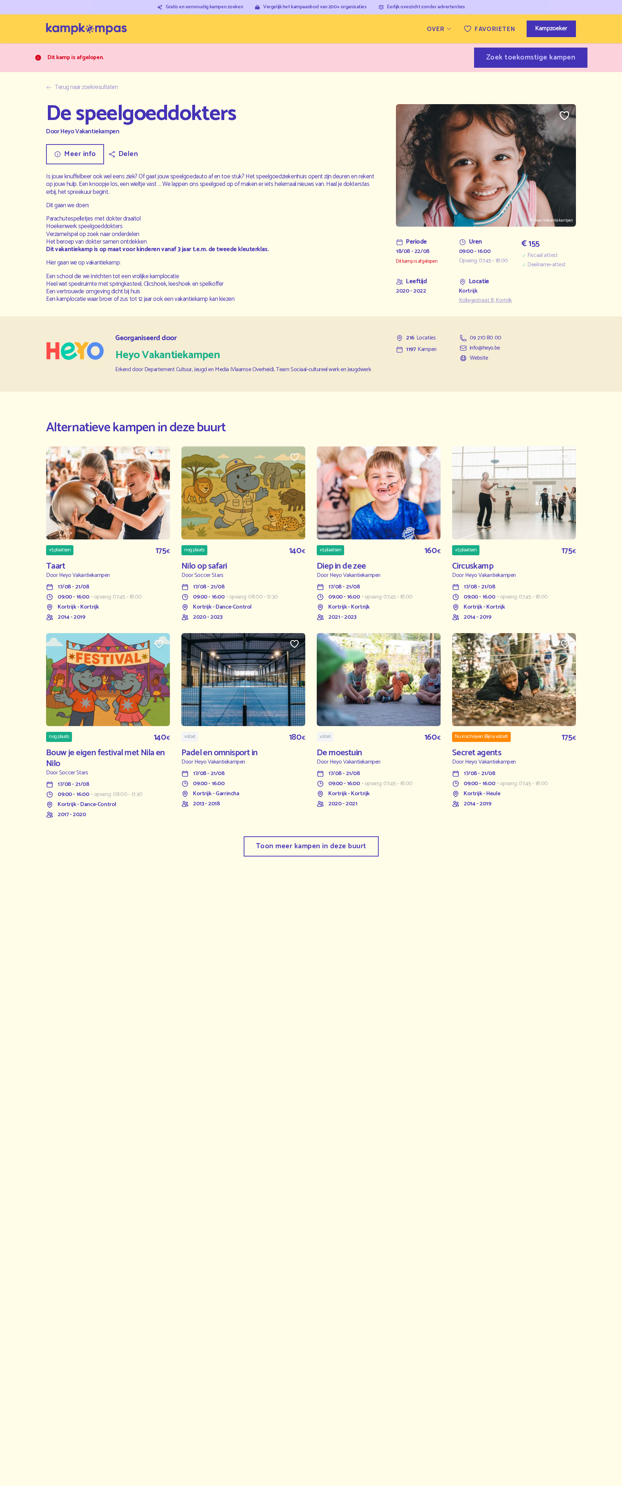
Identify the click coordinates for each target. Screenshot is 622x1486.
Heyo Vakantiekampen (89, 131)
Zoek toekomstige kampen (531, 57)
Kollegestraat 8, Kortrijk (485, 300)
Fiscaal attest (542, 255)
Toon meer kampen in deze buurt (311, 846)
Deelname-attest (546, 265)
